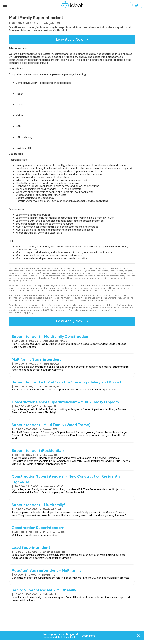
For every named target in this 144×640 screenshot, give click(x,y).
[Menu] (5, 5)
